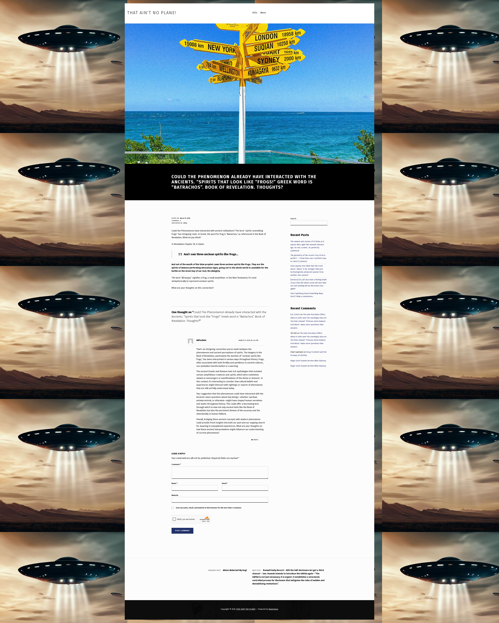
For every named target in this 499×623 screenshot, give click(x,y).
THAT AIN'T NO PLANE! (245, 609)
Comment (176, 464)
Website (175, 495)
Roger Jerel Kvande (298, 360)
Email (225, 483)
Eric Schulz (295, 314)
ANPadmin (201, 340)
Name (175, 483)
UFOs (185, 223)
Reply (256, 440)
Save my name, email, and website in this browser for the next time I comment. (209, 508)
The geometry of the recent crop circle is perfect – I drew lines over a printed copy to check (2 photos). (308, 258)
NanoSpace (273, 609)
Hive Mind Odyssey (318, 360)
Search (293, 218)
